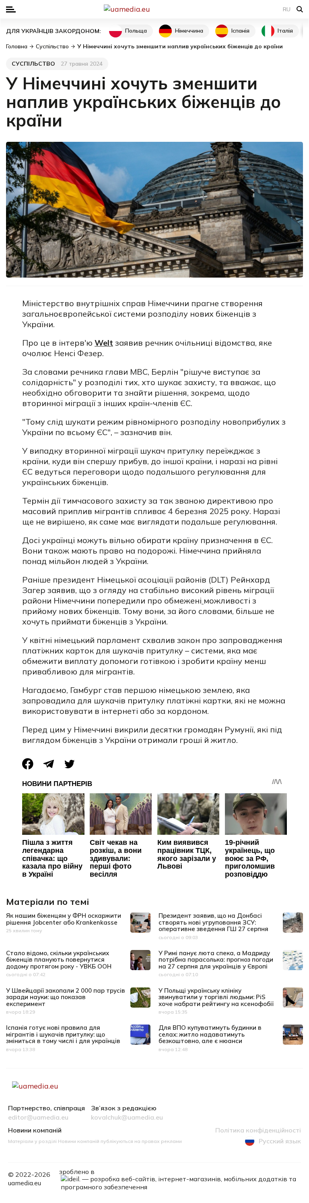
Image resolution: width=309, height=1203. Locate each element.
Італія (285, 30)
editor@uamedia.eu (38, 1117)
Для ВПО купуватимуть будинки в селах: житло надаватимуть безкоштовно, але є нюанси (210, 1034)
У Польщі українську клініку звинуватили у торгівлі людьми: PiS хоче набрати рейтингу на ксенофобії (216, 997)
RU (286, 9)
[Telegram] (48, 764)
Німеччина (189, 30)
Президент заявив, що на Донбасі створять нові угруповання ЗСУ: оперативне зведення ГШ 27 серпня (213, 922)
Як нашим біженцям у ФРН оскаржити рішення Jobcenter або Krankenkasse (63, 919)
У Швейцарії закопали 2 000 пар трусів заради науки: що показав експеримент (65, 997)
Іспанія (240, 30)
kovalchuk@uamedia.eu (127, 1117)
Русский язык (280, 1141)
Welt (104, 343)
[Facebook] (27, 763)
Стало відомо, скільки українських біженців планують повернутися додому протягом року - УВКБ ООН (58, 959)
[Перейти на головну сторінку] (154, 9)
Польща (136, 30)
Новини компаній (35, 1130)
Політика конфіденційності (258, 1130)
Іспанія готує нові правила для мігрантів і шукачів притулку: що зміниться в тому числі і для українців (63, 1034)
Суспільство (33, 63)
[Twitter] (69, 764)
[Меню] (10, 9)
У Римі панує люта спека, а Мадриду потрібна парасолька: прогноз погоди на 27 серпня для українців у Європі (216, 959)
